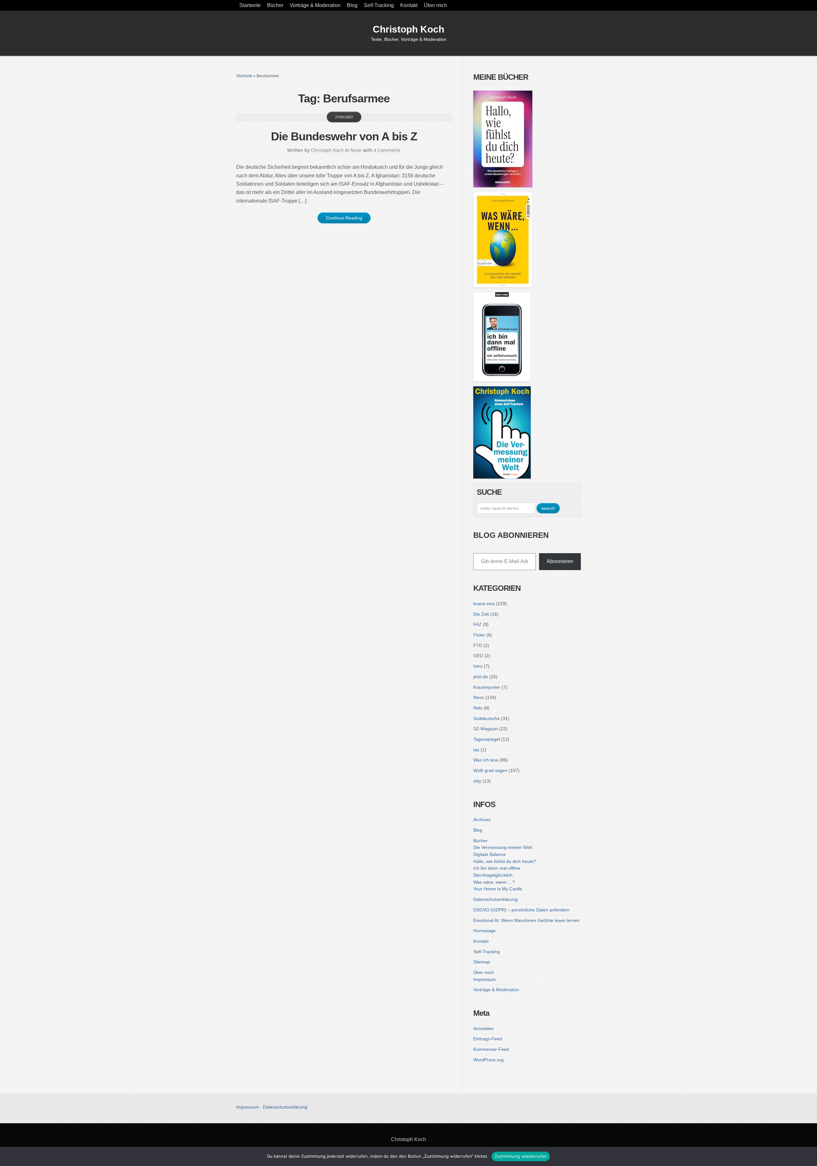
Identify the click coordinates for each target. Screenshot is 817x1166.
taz (476, 749)
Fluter (479, 634)
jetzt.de (480, 676)
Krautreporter (486, 687)
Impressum (484, 979)
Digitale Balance (489, 854)
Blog (352, 5)
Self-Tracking (379, 5)
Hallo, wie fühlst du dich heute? (504, 861)
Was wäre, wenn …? (494, 882)
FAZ (477, 624)
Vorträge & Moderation (315, 5)
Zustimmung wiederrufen (521, 1156)
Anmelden (483, 1028)
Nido (478, 707)
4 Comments (387, 150)
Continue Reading (344, 217)
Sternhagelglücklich (493, 875)
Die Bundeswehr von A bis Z (344, 136)
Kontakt (408, 5)
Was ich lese (485, 759)
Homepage (484, 930)
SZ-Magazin (485, 728)
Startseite (250, 5)
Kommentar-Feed (491, 1049)
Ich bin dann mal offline (496, 868)
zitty (477, 781)
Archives (482, 819)
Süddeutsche (486, 718)
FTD (477, 645)
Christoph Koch (408, 29)
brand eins (484, 603)
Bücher (275, 5)
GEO (478, 655)
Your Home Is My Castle (497, 888)
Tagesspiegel (486, 739)
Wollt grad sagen (490, 770)
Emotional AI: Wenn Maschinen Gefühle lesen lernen (526, 920)
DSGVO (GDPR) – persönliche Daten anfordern (521, 909)
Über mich (435, 5)
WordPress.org (488, 1059)
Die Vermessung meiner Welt (502, 847)
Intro (478, 666)
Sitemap (481, 961)
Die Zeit (481, 614)
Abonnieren (560, 561)
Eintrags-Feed (487, 1038)
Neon (356, 150)
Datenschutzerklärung (495, 899)
